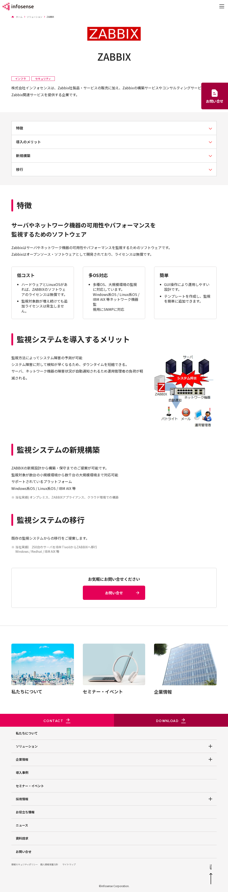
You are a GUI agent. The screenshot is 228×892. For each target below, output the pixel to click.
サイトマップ (69, 864)
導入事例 (22, 772)
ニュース (22, 825)
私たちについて (27, 733)
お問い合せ (23, 851)
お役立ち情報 (25, 812)
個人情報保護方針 (49, 864)
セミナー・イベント (30, 786)
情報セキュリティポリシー (24, 864)
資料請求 (22, 838)
